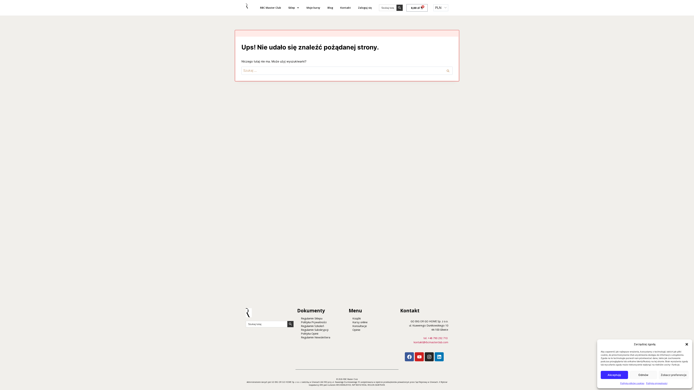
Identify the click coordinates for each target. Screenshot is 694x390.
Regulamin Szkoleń (312, 326)
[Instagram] (429, 356)
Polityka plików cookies (632, 383)
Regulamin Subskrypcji (314, 330)
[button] (687, 344)
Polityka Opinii (309, 333)
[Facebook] (409, 356)
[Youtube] (419, 356)
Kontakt (345, 7)
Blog (330, 7)
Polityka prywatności (656, 383)
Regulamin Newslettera (315, 337)
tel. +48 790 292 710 (435, 338)
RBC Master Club (270, 7)
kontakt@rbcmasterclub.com (431, 342)
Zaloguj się (365, 7)
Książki (356, 318)
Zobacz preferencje (674, 375)
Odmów (643, 375)
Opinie (356, 330)
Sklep (291, 7)
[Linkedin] (439, 356)
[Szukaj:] (347, 70)
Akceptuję (614, 375)
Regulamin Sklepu (311, 318)
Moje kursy (313, 7)
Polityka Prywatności (314, 322)
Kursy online (360, 322)
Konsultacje (359, 326)
